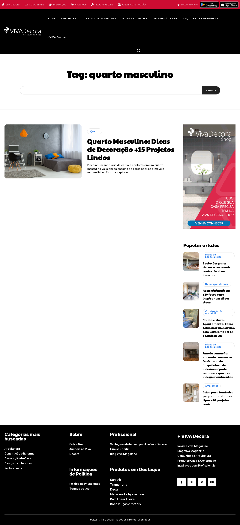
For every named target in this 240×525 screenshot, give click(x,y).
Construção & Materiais (213, 312)
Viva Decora (13, 4)
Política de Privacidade (84, 483)
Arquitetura (12, 448)
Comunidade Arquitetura (194, 456)
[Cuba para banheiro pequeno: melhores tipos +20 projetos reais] (191, 392)
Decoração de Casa (17, 458)
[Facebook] (181, 482)
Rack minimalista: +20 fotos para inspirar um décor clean (216, 296)
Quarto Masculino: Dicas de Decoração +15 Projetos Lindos (130, 149)
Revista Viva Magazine (192, 446)
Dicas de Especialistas (213, 255)
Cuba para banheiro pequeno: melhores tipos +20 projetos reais (218, 398)
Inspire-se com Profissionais (196, 465)
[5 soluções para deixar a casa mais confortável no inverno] (191, 261)
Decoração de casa (217, 284)
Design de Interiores (18, 463)
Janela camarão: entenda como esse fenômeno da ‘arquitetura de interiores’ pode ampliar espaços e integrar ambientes (218, 365)
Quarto (94, 131)
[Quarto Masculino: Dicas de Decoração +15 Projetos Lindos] (43, 151)
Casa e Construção (134, 4)
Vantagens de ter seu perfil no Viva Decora (138, 444)
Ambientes (211, 385)
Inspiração (59, 4)
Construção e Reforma (19, 453)
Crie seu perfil (119, 449)
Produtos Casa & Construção (196, 460)
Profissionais (13, 468)
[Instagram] (192, 482)
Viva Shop (80, 4)
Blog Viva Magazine (123, 454)
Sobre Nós (76, 444)
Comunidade (36, 4)
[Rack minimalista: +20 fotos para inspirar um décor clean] (191, 291)
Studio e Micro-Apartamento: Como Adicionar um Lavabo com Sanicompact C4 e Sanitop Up (219, 328)
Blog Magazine (104, 4)
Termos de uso (79, 488)
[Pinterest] (202, 482)
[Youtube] (212, 482)
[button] (138, 50)
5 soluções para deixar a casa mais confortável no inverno (217, 269)
